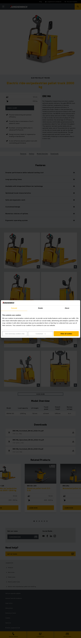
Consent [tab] (14, 308)
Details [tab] (40, 308)
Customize (39, 334)
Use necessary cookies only (14, 334)
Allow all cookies (66, 334)
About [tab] (67, 308)
